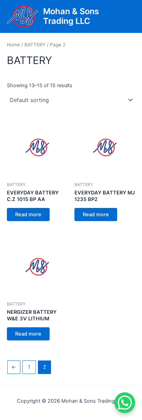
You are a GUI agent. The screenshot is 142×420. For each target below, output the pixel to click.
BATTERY (34, 44)
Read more (28, 214)
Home (13, 44)
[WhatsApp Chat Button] (124, 402)
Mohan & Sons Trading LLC (71, 16)
